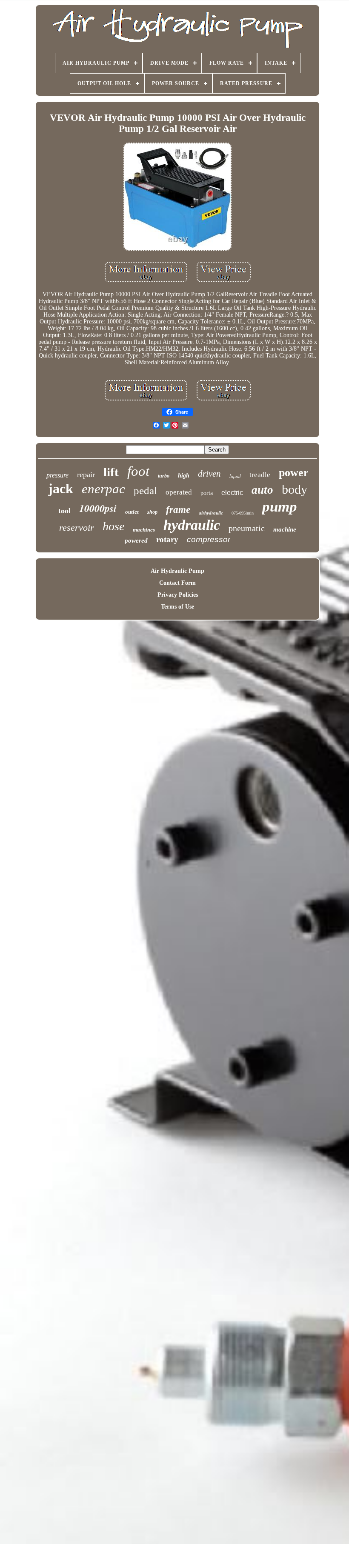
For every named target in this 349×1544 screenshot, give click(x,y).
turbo (163, 476)
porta (206, 493)
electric (232, 492)
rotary (167, 539)
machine (284, 529)
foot (138, 471)
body (294, 489)
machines (144, 529)
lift (111, 472)
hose (113, 526)
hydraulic (191, 525)
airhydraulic (211, 512)
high (183, 475)
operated (179, 492)
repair (86, 474)
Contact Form (177, 583)
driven (209, 474)
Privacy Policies (177, 595)
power (294, 472)
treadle (259, 475)
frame (178, 509)
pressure (57, 475)
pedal (145, 490)
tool (64, 510)
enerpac (103, 488)
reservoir (76, 527)
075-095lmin (243, 513)
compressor (208, 539)
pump (279, 506)
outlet (132, 512)
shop (152, 512)
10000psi (98, 508)
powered (136, 540)
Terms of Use (177, 606)
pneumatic (247, 528)
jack (60, 488)
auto (262, 489)
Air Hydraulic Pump (177, 571)
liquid (235, 476)
